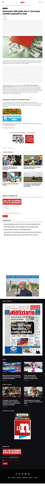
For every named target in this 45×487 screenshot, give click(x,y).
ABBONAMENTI (25, 477)
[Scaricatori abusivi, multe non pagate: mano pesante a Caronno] (33, 160)
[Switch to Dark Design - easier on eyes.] (40, 2)
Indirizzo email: (6, 457)
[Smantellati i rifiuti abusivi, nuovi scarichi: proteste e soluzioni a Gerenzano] (12, 160)
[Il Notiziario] (22, 2)
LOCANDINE (19, 477)
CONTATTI (31, 477)
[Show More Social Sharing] (9, 19)
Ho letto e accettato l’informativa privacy (12, 213)
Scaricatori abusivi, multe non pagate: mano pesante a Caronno (32, 167)
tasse (12, 148)
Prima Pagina (5, 8)
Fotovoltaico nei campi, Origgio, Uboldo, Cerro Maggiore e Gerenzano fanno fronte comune (33, 185)
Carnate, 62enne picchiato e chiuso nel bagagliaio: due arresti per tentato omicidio (21, 226)
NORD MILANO (5, 371)
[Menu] (3, 2)
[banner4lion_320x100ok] (12, 111)
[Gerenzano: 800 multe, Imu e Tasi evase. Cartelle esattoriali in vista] (22, 47)
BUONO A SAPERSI (5, 396)
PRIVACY (35, 477)
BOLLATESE (25, 371)
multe (9, 148)
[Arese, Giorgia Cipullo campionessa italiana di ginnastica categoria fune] (33, 367)
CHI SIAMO (13, 477)
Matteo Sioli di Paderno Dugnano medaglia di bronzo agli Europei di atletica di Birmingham (12, 377)
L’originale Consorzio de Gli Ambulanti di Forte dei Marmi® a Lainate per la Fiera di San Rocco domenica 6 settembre (11, 403)
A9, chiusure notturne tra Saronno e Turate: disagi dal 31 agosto (17, 229)
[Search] (41, 2)
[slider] (21, 295)
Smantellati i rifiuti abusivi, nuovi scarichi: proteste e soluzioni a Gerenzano (10, 168)
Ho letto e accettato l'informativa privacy (12, 460)
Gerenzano (5, 148)
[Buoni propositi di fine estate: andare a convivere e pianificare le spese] (33, 392)
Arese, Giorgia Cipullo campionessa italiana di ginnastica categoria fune (31, 377)
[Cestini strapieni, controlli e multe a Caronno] (12, 177)
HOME (9, 477)
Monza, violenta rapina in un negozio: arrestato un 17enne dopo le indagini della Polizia (22, 224)
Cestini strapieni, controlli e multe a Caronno (11, 184)
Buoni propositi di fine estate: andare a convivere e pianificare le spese (33, 402)
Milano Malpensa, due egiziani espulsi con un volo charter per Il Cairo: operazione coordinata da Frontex (21, 234)
